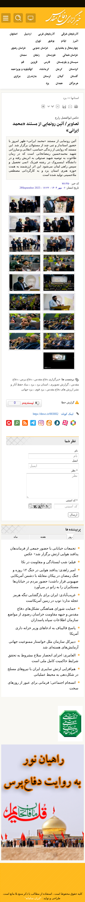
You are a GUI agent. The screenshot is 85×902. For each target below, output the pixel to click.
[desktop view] (30, 19)
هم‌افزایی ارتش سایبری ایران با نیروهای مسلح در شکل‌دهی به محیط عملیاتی (43, 671)
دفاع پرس (26, 379)
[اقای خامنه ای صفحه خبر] (70, 723)
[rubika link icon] (73, 423)
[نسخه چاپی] (76, 106)
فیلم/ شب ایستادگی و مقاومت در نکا (48, 562)
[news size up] (43, 106)
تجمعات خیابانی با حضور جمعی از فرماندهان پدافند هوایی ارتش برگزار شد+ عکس (44, 551)
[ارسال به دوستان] (70, 106)
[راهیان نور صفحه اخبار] (42, 802)
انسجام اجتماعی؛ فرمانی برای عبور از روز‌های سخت (43, 685)
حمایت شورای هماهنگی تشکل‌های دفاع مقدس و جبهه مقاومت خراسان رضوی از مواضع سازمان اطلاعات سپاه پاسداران (43, 614)
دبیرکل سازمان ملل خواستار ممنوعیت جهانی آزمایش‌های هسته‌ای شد (43, 644)
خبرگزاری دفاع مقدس (47, 379)
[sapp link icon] (57, 423)
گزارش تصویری (59, 384)
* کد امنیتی (72, 500)
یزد (65, 98)
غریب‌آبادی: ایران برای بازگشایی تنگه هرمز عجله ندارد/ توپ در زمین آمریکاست (45, 598)
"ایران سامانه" (33, 898)
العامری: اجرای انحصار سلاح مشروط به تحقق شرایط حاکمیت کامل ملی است (43, 658)
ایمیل (75, 460)
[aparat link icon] (65, 423)
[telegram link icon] (33, 423)
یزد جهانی (27, 389)
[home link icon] (9, 423)
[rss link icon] (25, 423)
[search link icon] (17, 423)
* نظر (74, 470)
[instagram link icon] (41, 423)
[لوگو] (64, 26)
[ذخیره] (64, 106)
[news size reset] (51, 106)
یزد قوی (39, 389)
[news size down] (57, 106)
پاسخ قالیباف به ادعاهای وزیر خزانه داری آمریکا (46, 630)
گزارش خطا (67, 402)
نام (76, 450)
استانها (75, 98)
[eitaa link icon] (49, 423)
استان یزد (42, 384)
